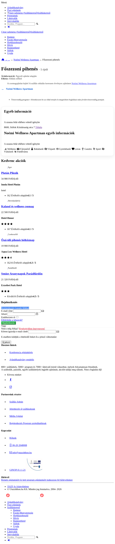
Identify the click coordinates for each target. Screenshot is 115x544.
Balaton (11, 37)
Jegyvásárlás (13, 21)
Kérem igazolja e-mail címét (14, 331)
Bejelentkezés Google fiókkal (15, 308)
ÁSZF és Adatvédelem (18, 486)
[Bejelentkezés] (8, 27)
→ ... (7, 59)
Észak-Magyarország (17, 39)
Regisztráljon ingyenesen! (32, 328)
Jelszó (4, 314)
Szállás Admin (16, 401)
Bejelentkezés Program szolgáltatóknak (27, 423)
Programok (12, 15)
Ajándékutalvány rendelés (21, 359)
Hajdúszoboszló (14, 42)
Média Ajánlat (16, 416)
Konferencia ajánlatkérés (21, 352)
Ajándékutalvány (15, 7)
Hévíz (10, 45)
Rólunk (12, 438)
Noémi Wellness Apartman (26, 59)
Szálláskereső (44, 13)
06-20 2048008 (19, 445)
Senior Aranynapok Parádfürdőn (22, 273)
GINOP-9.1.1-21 (17, 470)
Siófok (10, 50)
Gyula (10, 53)
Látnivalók (12, 18)
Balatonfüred (13, 47)
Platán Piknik (9, 172)
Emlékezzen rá (8, 317)
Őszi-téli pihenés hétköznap (17, 240)
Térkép (38, 127)
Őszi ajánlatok (14, 10)
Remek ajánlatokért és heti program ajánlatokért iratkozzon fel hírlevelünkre (37, 480)
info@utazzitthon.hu (22, 452)
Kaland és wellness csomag (17, 206)
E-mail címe (7, 311)
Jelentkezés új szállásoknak (22, 409)
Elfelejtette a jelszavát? (12, 320)
